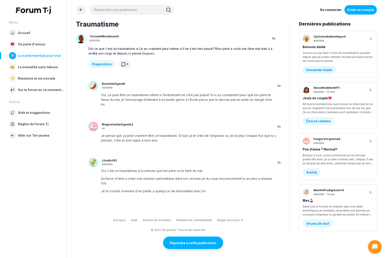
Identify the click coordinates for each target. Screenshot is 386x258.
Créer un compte (360, 10)
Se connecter (331, 10)
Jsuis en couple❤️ (317, 98)
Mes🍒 (308, 200)
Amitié (311, 172)
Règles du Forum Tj (230, 220)
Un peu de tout (317, 223)
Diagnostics (102, 64)
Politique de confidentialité (194, 220)
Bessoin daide (314, 47)
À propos (119, 220)
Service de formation (157, 220)
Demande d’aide (319, 70)
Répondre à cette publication (193, 243)
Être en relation (318, 121)
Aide (134, 220)
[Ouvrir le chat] (375, 247)
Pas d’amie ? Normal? (320, 149)
